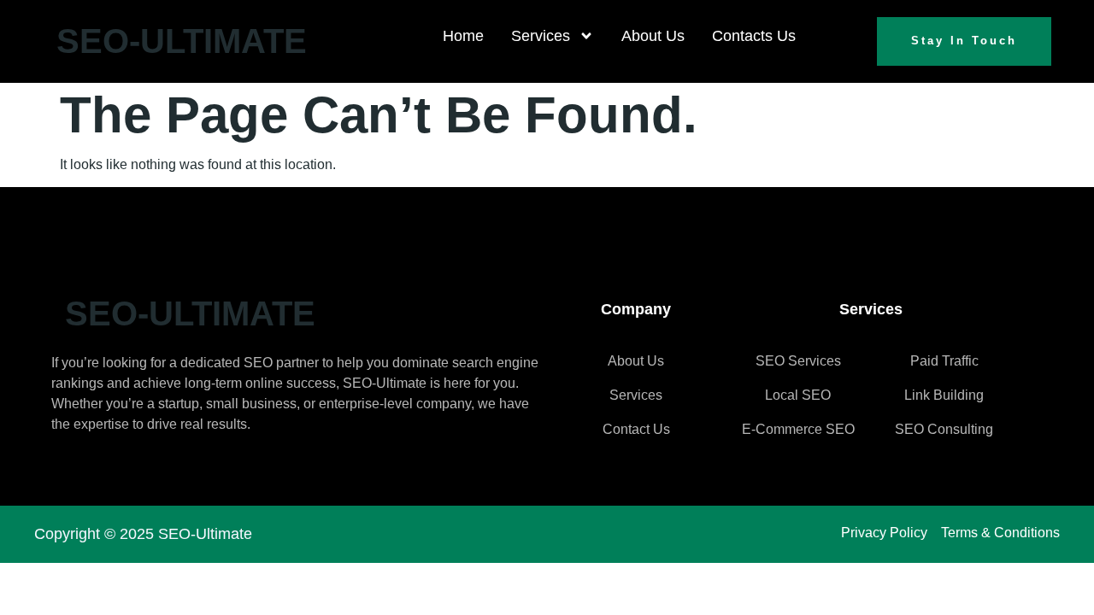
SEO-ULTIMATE (181, 41)
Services (540, 35)
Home (463, 35)
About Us (653, 35)
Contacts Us (754, 35)
